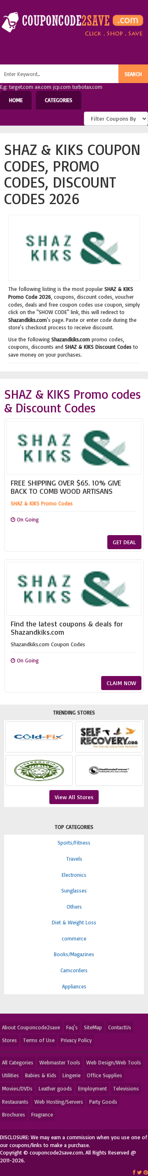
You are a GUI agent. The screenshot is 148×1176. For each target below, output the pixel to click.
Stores (9, 1040)
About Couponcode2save (31, 1027)
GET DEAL (124, 541)
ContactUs (119, 1027)
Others (74, 906)
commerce (74, 938)
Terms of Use (39, 1040)
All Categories (17, 1062)
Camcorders (74, 970)
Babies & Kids (40, 1075)
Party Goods (103, 1101)
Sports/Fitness (74, 842)
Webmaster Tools (59, 1062)
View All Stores (74, 796)
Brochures (13, 1114)
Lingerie (71, 1075)
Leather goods (55, 1088)
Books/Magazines (74, 954)
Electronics (74, 874)
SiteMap (93, 1027)
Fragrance (42, 1114)
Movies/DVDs (17, 1088)
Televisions (126, 1088)
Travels (74, 858)
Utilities (10, 1075)
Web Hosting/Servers (59, 1101)
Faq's (72, 1027)
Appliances (74, 986)
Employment (92, 1088)
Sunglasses (74, 890)
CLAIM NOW (121, 682)
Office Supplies (104, 1075)
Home (16, 100)
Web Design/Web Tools (113, 1062)
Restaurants (15, 1101)
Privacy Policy (76, 1040)
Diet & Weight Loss (74, 922)
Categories (58, 100)
